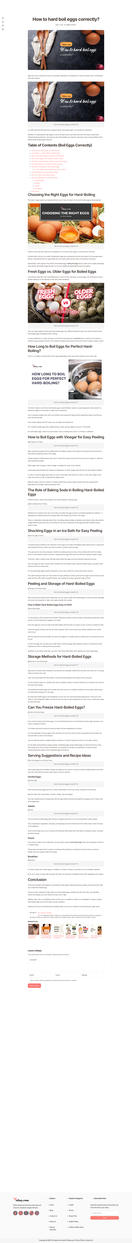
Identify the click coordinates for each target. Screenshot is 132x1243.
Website (84, 975)
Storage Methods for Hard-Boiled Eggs (44, 172)
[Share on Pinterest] (2, 25)
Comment (33, 960)
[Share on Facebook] (2, 18)
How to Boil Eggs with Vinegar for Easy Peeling (47, 158)
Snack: (37, 186)
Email (58, 975)
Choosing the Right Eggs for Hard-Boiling (45, 150)
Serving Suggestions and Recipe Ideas (44, 178)
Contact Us (89, 1240)
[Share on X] (2, 21)
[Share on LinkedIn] (2, 29)
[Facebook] (15, 1213)
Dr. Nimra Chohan (70, 25)
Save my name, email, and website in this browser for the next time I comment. (53, 980)
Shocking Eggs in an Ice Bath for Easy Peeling (46, 164)
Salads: (37, 183)
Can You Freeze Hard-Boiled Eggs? (43, 175)
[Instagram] (20, 1213)
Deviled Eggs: (39, 180)
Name (32, 975)
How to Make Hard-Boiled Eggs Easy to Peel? (50, 169)
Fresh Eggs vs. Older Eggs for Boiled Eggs (45, 153)
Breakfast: (38, 188)
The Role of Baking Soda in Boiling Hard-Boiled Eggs (49, 161)
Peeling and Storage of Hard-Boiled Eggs (45, 167)
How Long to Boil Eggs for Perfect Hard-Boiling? (47, 156)
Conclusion (35, 191)
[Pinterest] (37, 1213)
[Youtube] (26, 1213)
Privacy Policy (79, 1240)
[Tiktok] (31, 1213)
